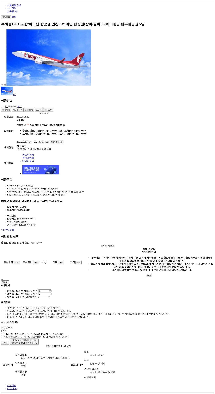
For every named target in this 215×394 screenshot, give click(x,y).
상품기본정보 (14, 5)
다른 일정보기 (57, 142)
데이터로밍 (28, 161)
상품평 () (12, 388)
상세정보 (11, 8)
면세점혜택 (28, 158)
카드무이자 (28, 155)
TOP (14, 17)
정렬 (17, 262)
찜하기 (5, 343)
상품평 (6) (12, 11)
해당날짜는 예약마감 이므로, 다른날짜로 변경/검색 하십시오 (24, 341)
